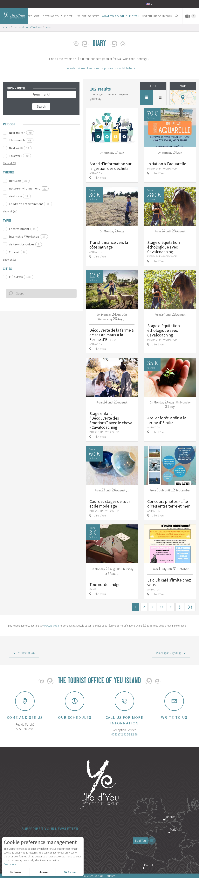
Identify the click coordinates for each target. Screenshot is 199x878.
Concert (16, 252)
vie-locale (18, 196)
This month (20, 140)
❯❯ (190, 607)
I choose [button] (43, 872)
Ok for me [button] (70, 872)
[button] (33, 16)
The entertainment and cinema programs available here (99, 68)
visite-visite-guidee (24, 244)
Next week (19, 148)
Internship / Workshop (27, 236)
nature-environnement (27, 188)
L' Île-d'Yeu (20, 277)
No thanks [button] (15, 872)
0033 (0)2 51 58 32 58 (124, 734)
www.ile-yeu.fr (51, 625)
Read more (10, 864)
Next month (20, 133)
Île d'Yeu (140, 840)
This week (18, 156)
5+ (161, 607)
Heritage (18, 181)
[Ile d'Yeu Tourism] (99, 785)
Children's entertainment (29, 204)
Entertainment (22, 229)
